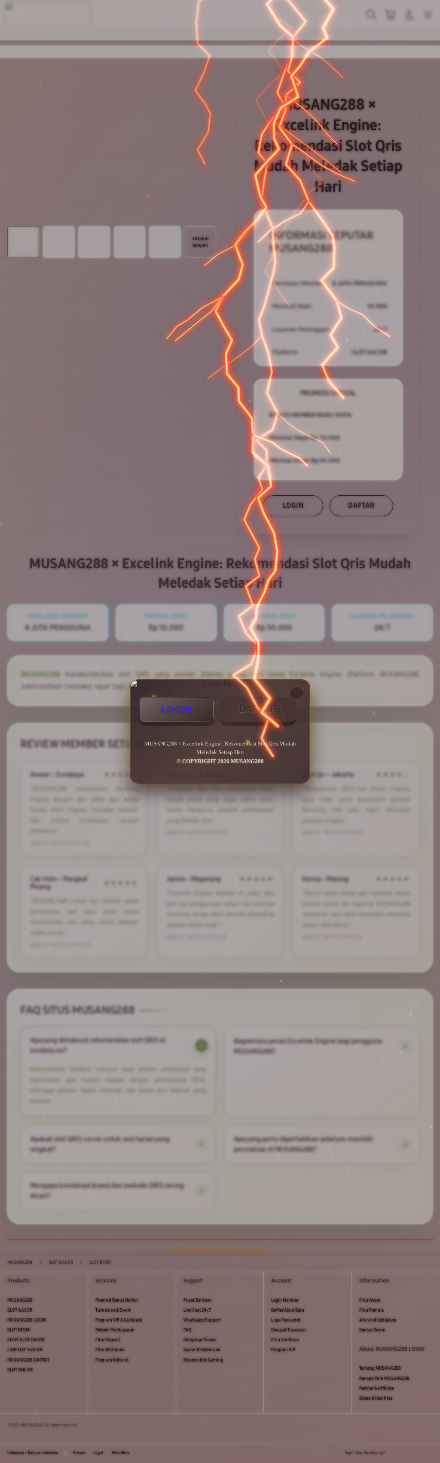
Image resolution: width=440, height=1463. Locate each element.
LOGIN (176, 709)
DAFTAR (258, 709)
